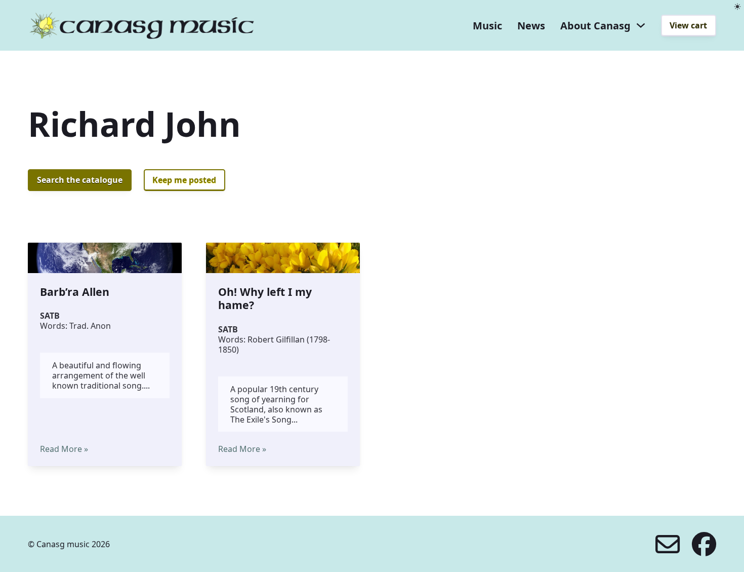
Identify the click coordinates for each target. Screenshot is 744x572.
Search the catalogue (79, 179)
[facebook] (704, 544)
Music (487, 25)
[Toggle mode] (737, 7)
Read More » (64, 449)
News (531, 25)
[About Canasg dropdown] (641, 25)
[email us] (667, 544)
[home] (142, 25)
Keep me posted (184, 179)
